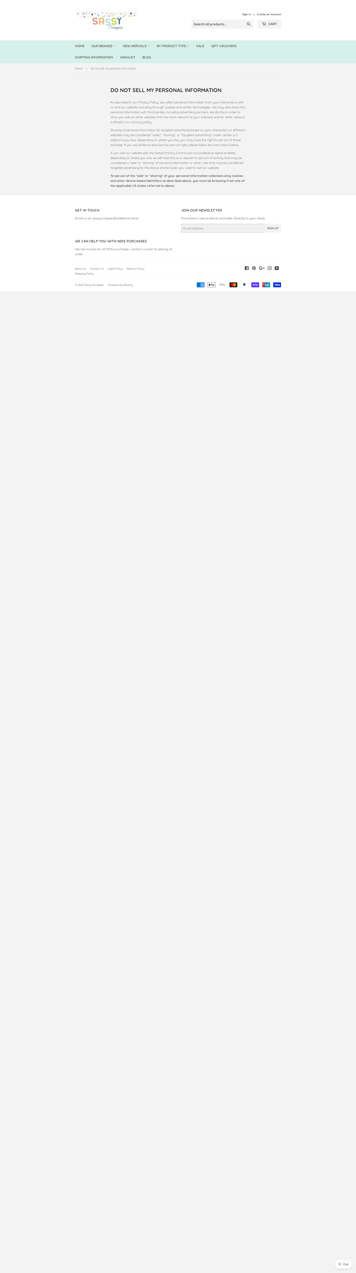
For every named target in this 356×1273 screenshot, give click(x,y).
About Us (80, 268)
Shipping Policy (84, 273)
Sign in (246, 14)
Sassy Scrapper (94, 284)
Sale (200, 46)
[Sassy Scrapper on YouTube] (277, 269)
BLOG (146, 57)
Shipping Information (94, 57)
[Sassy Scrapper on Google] (262, 269)
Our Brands (102, 46)
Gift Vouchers (224, 46)
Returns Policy (135, 268)
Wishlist (127, 57)
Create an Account (269, 14)
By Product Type (172, 46)
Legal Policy (115, 268)
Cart (272, 24)
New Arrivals (135, 46)
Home (79, 46)
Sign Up (272, 228)
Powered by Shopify (120, 284)
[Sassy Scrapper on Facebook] (247, 269)
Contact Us (97, 268)
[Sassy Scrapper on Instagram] (270, 269)
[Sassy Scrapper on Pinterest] (254, 269)
